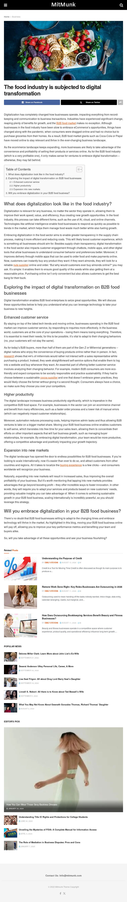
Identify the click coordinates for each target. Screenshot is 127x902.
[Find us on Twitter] (64, 893)
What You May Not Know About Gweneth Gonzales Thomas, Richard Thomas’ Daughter (63, 704)
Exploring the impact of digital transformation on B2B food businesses (44, 178)
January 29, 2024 (16, 808)
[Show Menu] (5, 5)
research (9, 356)
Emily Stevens (51, 562)
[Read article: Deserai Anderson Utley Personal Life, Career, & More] (10, 669)
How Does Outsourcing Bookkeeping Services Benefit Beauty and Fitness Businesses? (82, 617)
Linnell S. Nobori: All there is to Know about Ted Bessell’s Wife (51, 691)
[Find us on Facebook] (60, 893)
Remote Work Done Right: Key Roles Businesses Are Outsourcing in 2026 (82, 586)
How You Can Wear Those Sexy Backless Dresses (31, 804)
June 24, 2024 (26, 821)
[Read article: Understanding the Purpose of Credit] (20, 568)
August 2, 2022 (27, 709)
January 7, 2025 (27, 846)
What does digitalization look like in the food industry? (36, 174)
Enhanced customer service (26, 181)
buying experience (71, 465)
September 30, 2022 (29, 670)
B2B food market (66, 123)
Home (6, 16)
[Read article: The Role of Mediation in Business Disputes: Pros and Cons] (10, 845)
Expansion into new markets (27, 189)
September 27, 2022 (29, 658)
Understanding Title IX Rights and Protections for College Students (53, 816)
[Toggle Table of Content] (77, 169)
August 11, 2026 (68, 591)
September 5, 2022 (29, 696)
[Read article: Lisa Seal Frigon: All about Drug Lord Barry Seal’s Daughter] (10, 682)
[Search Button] (121, 5)
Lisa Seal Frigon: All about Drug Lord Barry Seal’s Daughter (49, 678)
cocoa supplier (49, 377)
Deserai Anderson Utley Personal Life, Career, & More (46, 666)
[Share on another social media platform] (120, 102)
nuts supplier (20, 265)
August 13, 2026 (68, 562)
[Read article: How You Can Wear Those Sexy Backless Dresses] (63, 769)
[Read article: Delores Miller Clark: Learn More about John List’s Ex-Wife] (10, 657)
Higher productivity (22, 185)
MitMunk (63, 5)
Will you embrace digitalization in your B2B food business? (39, 193)
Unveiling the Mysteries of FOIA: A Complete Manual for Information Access (58, 829)
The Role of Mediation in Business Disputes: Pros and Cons (49, 842)
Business (16, 16)
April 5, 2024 (26, 834)
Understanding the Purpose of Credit (62, 558)
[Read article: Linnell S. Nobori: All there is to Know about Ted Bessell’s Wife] (10, 695)
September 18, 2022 (29, 683)
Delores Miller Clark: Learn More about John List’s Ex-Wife (49, 653)
